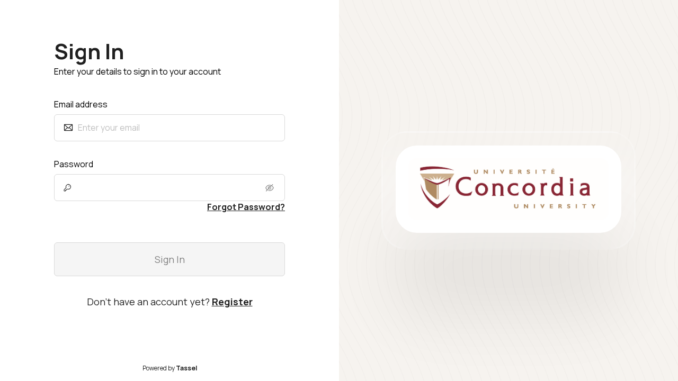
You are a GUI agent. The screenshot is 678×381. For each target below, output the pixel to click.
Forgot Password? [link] (246, 207)
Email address (81, 104)
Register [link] (232, 301)
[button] (270, 188)
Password (73, 164)
